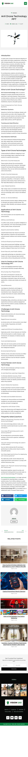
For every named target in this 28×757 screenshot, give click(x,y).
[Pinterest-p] (20, 717)
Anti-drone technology (8, 477)
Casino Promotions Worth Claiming (14, 591)
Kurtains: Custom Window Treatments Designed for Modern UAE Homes (14, 643)
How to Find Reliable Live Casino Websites (14, 617)
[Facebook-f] (8, 717)
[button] (25, 3)
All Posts (14, 521)
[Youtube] (12, 717)
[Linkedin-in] (16, 717)
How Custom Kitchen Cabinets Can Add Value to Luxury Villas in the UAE (14, 565)
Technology (15, 12)
